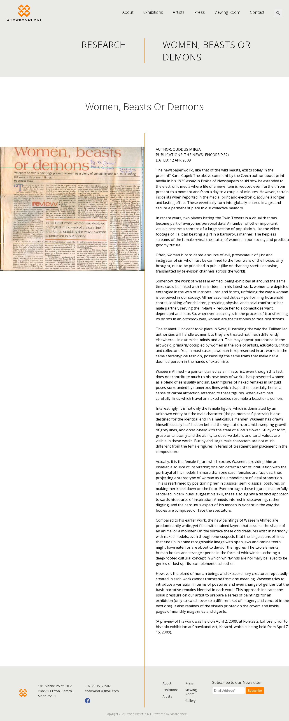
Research (104, 44)
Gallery (190, 700)
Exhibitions (153, 12)
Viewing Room (227, 12)
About (128, 12)
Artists (178, 12)
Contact (257, 12)
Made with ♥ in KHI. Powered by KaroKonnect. (157, 714)
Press (199, 12)
